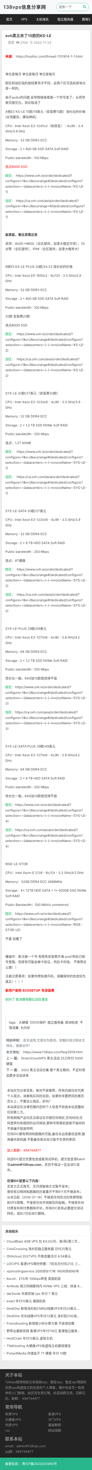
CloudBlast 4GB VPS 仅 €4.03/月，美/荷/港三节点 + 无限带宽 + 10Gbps (44, 1241)
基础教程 (54, 1425)
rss (7, 1430)
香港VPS (54, 1414)
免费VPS (11, 1414)
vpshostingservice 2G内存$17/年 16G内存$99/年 (43, 1271)
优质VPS (11, 1425)
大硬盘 (24, 1022)
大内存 (25, 1028)
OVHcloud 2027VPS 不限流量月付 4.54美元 (39, 1256)
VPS (24, 19)
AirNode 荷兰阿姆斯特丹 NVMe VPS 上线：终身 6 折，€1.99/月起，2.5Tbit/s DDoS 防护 (44, 1286)
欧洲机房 (72, 1022)
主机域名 (42, 19)
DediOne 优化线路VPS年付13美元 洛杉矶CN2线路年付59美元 (44, 1316)
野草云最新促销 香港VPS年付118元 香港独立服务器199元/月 (44, 1331)
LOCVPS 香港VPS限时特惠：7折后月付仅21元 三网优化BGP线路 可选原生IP (44, 1264)
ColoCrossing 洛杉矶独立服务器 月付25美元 (39, 1249)
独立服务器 (65, 19)
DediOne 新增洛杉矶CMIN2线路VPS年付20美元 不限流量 (44, 1308)
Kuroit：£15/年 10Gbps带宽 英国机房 (34, 1279)
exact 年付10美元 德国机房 (26, 1301)
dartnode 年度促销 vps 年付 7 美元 (32, 1294)
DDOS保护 (38, 1022)
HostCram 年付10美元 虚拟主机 (30, 1338)
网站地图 (54, 1430)
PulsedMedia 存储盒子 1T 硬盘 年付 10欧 (37, 1353)
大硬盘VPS (13, 1420)
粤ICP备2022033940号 (39, 1464)
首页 (9, 19)
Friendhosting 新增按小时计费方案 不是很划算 (40, 1323)
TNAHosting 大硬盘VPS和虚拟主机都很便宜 (39, 1346)
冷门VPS (54, 1420)
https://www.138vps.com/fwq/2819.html (53, 1052)
